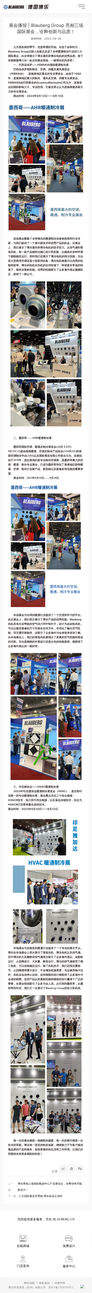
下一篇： (35, 1196)
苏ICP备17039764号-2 (61, 1287)
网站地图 (29, 1283)
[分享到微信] (80, 1169)
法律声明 (59, 1283)
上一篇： (45, 1186)
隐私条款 (44, 1283)
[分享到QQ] (71, 1169)
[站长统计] (82, 1286)
